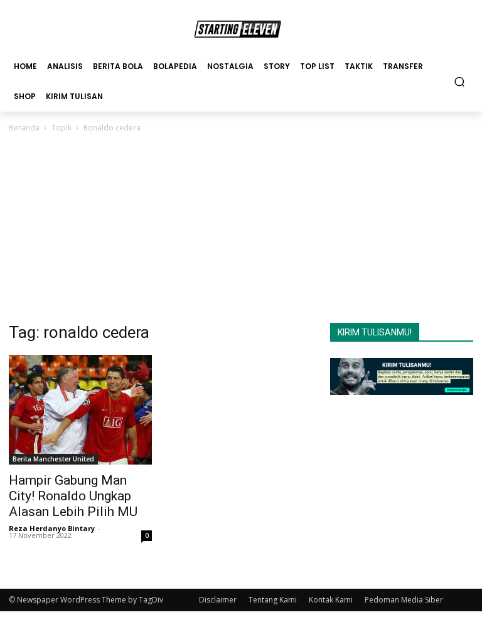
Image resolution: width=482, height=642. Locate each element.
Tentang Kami (273, 599)
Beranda (24, 127)
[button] (459, 81)
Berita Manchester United (53, 459)
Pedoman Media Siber (404, 599)
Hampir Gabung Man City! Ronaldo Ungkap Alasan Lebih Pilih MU (73, 496)
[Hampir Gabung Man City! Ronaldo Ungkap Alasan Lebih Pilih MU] (80, 410)
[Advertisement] (241, 229)
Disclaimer (218, 599)
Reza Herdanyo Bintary (52, 528)
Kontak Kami (331, 599)
